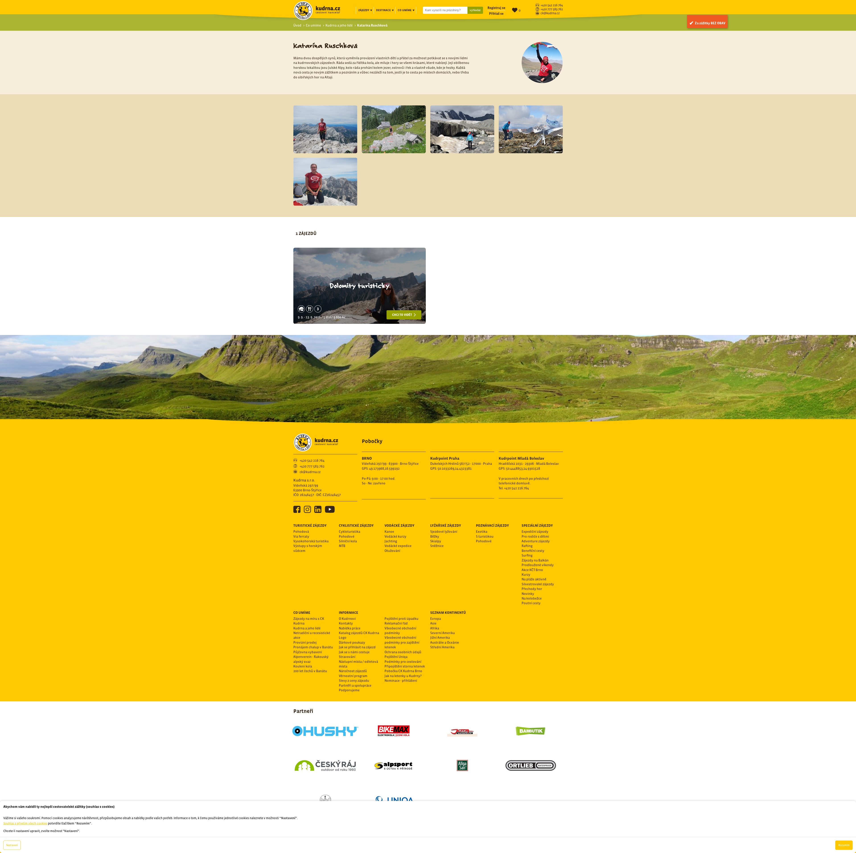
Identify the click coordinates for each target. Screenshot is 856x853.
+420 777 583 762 (552, 9)
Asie (433, 623)
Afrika (434, 628)
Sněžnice (437, 546)
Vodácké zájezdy (399, 525)
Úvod (297, 25)
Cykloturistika (349, 531)
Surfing (527, 555)
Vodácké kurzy (395, 536)
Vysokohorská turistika (311, 541)
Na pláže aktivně (534, 579)
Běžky (434, 536)
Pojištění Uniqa (396, 657)
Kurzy (526, 574)
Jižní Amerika (440, 637)
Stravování (347, 657)
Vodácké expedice (398, 546)
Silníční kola (348, 541)
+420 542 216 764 (552, 5)
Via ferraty (301, 536)
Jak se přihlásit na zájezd (357, 647)
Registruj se (496, 8)
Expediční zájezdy (535, 531)
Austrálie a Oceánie (444, 642)
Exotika (481, 531)
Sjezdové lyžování (443, 531)
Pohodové (346, 536)
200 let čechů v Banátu (310, 671)
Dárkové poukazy (352, 642)
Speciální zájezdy (537, 525)
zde (54, 776)
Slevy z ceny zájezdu (354, 680)
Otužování (392, 551)
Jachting (391, 541)
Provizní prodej (305, 642)
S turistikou (485, 536)
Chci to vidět (402, 314)
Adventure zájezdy (536, 541)
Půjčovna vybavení (307, 652)
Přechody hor (532, 589)
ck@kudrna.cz (550, 13)
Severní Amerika (442, 633)
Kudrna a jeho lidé (339, 25)
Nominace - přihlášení (401, 680)
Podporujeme (349, 690)
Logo (342, 637)
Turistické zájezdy (310, 525)
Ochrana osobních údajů (403, 652)
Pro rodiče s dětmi (535, 536)
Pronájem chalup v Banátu (313, 647)
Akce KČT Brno (532, 570)
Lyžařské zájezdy (445, 525)
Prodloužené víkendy (538, 565)
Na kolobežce (532, 598)
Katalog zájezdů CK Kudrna (359, 633)
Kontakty (346, 623)
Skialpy (435, 541)
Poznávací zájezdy (492, 525)
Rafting (527, 546)
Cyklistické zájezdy (356, 525)
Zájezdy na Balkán (535, 560)
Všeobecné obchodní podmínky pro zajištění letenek (402, 642)
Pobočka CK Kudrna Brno (403, 671)
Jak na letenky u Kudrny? (403, 676)
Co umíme (313, 25)
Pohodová (301, 531)
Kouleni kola (302, 666)
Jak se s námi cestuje (354, 652)
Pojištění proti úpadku (401, 618)
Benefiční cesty (533, 551)
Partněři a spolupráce (355, 685)
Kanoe (389, 531)
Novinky (528, 594)
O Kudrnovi (347, 618)
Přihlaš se (496, 13)
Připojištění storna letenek (405, 666)
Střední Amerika (442, 647)
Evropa (435, 618)
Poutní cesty (531, 603)
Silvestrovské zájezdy (538, 584)
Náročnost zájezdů (353, 671)
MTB (342, 546)
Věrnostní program (353, 676)
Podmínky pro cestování (403, 661)
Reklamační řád (396, 623)
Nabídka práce (349, 628)
